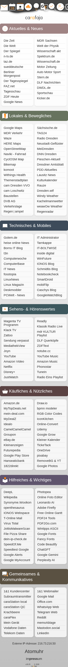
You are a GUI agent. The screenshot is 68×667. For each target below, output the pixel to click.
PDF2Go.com (46, 523)
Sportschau (45, 93)
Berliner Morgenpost (12, 73)
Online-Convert (47, 424)
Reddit (41, 617)
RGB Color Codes (49, 413)
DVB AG (9, 201)
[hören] (60, 6)
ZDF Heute (11, 96)
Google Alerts (13, 555)
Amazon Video (14, 361)
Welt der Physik (48, 46)
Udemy (42, 429)
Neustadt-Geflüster (50, 143)
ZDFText (43, 346)
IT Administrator (48, 237)
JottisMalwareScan (17, 528)
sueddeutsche (13, 67)
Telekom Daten (14, 633)
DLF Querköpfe (47, 340)
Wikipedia (10, 497)
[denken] (36, 6)
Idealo (8, 424)
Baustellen (11, 196)
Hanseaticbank (14, 461)
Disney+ (9, 372)
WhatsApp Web (48, 607)
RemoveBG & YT (49, 461)
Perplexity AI (46, 560)
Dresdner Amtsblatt (50, 164)
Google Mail (45, 596)
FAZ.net (9, 86)
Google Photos (47, 466)
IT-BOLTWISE (47, 248)
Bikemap (10, 164)
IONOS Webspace (16, 513)
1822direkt (11, 466)
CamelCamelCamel (17, 429)
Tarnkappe (44, 243)
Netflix (8, 366)
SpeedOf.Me (12, 544)
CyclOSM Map (14, 159)
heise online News (16, 243)
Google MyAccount (17, 560)
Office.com (44, 601)
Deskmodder (12, 290)
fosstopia (10, 274)
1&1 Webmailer (48, 591)
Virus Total (11, 523)
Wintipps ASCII (47, 528)
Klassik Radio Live (50, 326)
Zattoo (8, 335)
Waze (8, 138)
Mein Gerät (11, 622)
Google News (13, 102)
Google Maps (13, 128)
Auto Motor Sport (49, 72)
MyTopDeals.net (15, 408)
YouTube (10, 356)
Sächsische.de (47, 128)
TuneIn (42, 372)
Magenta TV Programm (12, 323)
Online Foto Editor (50, 497)
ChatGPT (43, 549)
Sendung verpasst (16, 340)
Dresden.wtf (45, 190)
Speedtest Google (16, 549)
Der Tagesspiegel (16, 81)
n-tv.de (8, 56)
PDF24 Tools (46, 518)
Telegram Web (47, 612)
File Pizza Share (15, 534)
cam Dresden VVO (17, 185)
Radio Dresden (47, 138)
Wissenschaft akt (49, 51)
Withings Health (15, 175)
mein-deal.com (14, 413)
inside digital (45, 253)
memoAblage (46, 622)
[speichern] (28, 6)
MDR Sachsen (47, 40)
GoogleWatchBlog (49, 295)
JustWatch (11, 377)
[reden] (20, 6)
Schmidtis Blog (47, 269)
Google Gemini (47, 555)
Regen (8, 211)
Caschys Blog (46, 290)
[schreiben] (4, 6)
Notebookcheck (48, 274)
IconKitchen (45, 419)
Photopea (44, 492)
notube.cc (44, 351)
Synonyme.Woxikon (17, 502)
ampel (19, 211)
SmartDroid (45, 279)
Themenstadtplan (16, 180)
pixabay (42, 455)
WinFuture (44, 258)
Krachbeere (12, 612)
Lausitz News (46, 175)
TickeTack (44, 445)
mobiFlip (43, 284)
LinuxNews (11, 279)
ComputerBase (14, 264)
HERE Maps (12, 143)
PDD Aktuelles (47, 170)
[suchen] (52, 6)
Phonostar (44, 366)
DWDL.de (44, 88)
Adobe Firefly (46, 507)
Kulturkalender (47, 180)
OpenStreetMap (15, 149)
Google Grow (46, 434)
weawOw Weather (49, 206)
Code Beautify (47, 544)
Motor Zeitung (46, 67)
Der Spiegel (12, 51)
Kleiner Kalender (48, 440)
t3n (6, 253)
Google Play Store (16, 455)
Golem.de (10, 237)
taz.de (8, 61)
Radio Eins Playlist (50, 377)
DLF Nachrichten (49, 82)
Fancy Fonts (46, 539)
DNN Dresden (46, 154)
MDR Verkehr (13, 133)
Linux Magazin (14, 284)
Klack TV (10, 330)
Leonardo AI (45, 502)
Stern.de (43, 77)
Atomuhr (34, 651)
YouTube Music (47, 356)
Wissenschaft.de (48, 61)
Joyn (7, 351)
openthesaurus (14, 507)
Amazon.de (12, 403)
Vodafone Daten (15, 628)
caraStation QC (14, 607)
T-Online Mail (13, 518)
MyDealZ (10, 419)
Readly (42, 321)
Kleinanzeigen (13, 445)
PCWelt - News (14, 295)
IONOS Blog (45, 264)
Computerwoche (15, 258)
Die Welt (10, 46)
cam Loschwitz (14, 190)
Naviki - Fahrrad (15, 154)
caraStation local (15, 601)
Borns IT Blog (13, 248)
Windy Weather (47, 196)
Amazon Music (47, 361)
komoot (9, 170)
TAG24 (42, 133)
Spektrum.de (46, 56)
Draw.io (42, 403)
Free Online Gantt (49, 513)
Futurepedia (12, 450)
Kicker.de (43, 98)
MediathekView (14, 346)
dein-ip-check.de (15, 539)
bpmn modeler (47, 408)
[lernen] (44, 6)
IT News (9, 269)
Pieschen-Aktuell (48, 159)
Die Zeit (9, 40)
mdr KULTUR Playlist (46, 333)
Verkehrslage (13, 206)
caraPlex (10, 617)
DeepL (8, 492)
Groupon (10, 434)
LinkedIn (43, 633)
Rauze (41, 185)
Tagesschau (12, 91)
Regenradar (45, 211)
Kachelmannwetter (50, 201)
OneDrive (43, 450)
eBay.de (9, 440)
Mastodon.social (48, 628)
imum (34, 659)
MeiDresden (45, 149)
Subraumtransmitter (17, 596)
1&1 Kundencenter (17, 591)
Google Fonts (46, 534)
